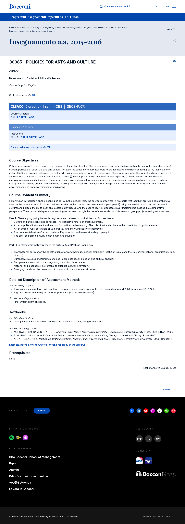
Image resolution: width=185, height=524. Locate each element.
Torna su (166, 389)
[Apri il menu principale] (174, 6)
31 (33, 95)
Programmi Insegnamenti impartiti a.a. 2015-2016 (104, 27)
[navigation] (92, 17)
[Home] (20, 6)
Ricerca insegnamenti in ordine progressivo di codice (32, 31)
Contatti (168, 29)
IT (162, 6)
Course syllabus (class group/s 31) (30, 147)
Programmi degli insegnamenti (48, 27)
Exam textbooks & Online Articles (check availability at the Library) (47, 344)
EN (156, 6)
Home (11, 27)
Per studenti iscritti (25, 27)
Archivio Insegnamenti (72, 27)
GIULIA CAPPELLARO (22, 117)
